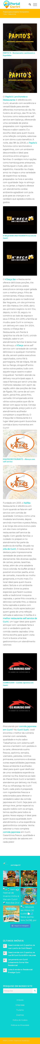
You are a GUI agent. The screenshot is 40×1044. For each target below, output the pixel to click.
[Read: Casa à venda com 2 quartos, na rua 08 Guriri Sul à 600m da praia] (5, 953)
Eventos (20, 1015)
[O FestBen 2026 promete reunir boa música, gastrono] (29, 878)
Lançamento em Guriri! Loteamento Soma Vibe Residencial (18, 962)
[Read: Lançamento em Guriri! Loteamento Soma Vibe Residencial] (5, 960)
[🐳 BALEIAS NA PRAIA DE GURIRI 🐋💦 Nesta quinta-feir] (29, 914)
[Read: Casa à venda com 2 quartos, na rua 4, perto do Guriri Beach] (5, 946)
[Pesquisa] (29, 4)
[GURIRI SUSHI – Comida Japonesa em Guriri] (20, 667)
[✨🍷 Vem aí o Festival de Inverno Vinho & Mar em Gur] (11, 896)
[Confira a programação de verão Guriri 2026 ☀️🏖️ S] (29, 896)
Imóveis (20, 1000)
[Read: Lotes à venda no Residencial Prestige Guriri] (5, 970)
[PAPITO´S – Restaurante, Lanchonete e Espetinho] (20, 37)
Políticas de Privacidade (20, 1025)
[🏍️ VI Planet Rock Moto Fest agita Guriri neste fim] (11, 878)
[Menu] (34, 4)
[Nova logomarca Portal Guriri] (16, 4)
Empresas (20, 1005)
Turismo (20, 1010)
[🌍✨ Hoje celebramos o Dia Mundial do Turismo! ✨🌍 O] (11, 914)
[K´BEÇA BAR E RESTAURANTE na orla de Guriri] (20, 220)
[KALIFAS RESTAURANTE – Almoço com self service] (20, 443)
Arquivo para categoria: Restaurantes (16, 12)
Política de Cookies (20, 1020)
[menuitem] (29, 4)
